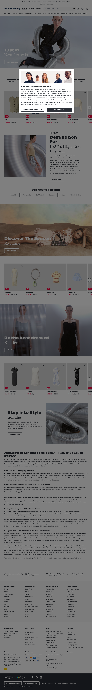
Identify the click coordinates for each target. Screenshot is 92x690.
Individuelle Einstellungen (32, 109)
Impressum (52, 104)
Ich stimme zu (59, 109)
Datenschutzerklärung (42, 104)
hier (63, 102)
